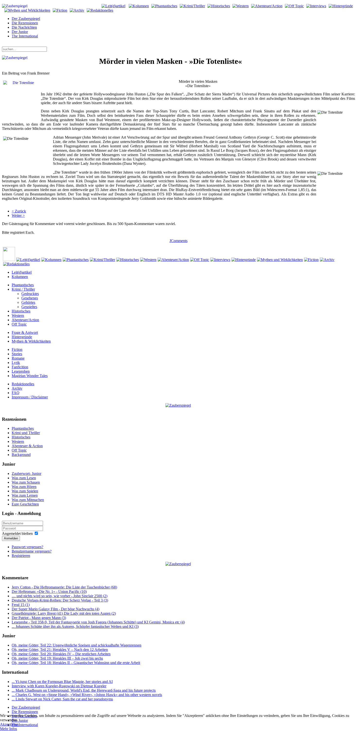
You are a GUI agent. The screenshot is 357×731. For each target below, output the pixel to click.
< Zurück (19, 211)
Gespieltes (29, 307)
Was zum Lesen (24, 478)
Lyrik (16, 363)
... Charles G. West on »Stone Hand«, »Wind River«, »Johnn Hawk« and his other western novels (87, 695)
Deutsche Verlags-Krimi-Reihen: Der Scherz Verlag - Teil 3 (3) (60, 600)
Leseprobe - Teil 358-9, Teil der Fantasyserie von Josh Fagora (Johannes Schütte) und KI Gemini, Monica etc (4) (98, 622)
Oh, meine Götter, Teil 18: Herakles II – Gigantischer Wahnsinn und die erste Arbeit (76, 663)
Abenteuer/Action (25, 320)
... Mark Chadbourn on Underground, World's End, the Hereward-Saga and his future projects (84, 690)
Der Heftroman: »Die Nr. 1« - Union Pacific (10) (49, 591)
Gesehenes (29, 298)
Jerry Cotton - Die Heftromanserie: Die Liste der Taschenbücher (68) (64, 587)
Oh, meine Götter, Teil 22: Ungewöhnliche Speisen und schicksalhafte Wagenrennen (76, 645)
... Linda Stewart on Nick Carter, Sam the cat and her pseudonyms (62, 699)
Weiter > (18, 215)
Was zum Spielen (25, 491)
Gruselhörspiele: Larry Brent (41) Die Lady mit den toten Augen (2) (64, 613)
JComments (178, 241)
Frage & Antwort (25, 332)
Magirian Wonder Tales (30, 376)
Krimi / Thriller (23, 289)
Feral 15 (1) (21, 605)
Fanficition (20, 367)
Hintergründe (22, 337)
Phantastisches (23, 285)
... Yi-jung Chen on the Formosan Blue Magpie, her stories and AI (62, 682)
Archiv (17, 388)
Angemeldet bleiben (17, 533)
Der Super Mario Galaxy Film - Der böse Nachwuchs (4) (55, 609)
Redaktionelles (23, 384)
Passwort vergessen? (27, 547)
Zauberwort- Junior (26, 473)
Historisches (21, 311)
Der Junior (20, 32)
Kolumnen (20, 277)
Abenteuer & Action (27, 446)
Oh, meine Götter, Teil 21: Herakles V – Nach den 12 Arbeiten (60, 649)
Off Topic (19, 324)
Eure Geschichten (25, 504)
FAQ (15, 393)
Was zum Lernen (25, 495)
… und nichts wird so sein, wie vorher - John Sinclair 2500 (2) (59, 596)
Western (18, 315)
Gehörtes (28, 302)
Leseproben (21, 371)
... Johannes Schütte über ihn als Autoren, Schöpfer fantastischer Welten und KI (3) (75, 626)
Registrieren (21, 556)
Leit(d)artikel (22, 272)
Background (21, 455)
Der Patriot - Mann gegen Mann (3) (39, 618)
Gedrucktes (30, 294)
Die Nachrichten (24, 27)
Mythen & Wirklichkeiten (31, 341)
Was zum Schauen (26, 482)
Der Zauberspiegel (26, 19)
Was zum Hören (24, 487)
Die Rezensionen (25, 23)
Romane (18, 358)
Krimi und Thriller (26, 433)
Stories (17, 354)
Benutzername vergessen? (31, 551)
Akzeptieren (9, 724)
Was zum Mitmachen (28, 500)
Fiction (17, 349)
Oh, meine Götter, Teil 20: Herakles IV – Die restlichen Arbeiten (61, 654)
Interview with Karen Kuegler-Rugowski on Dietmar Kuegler (59, 686)
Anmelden (11, 538)
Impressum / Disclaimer (30, 397)
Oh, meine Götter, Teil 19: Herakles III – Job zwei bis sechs (57, 658)
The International (25, 36)
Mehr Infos (8, 729)
